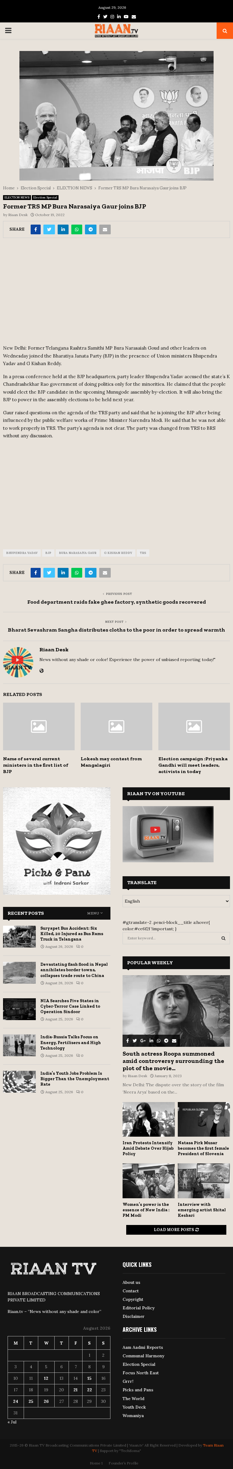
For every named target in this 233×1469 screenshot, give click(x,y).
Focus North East (141, 1373)
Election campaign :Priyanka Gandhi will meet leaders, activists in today (193, 765)
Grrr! (128, 1381)
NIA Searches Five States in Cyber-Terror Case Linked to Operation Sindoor (70, 1006)
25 (31, 1401)
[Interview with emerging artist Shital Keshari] (204, 1180)
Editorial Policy (139, 1308)
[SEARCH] (223, 938)
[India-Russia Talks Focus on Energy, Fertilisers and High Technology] (19, 1045)
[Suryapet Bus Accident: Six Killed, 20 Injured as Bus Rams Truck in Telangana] (19, 937)
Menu (93, 913)
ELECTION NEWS (17, 197)
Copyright (133, 1299)
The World (133, 1398)
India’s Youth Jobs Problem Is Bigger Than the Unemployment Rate (74, 1079)
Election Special (45, 197)
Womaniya (133, 1415)
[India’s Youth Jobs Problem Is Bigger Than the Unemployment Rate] (19, 1082)
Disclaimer (134, 1316)
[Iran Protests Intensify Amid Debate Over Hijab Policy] (149, 1119)
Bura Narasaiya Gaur (77, 553)
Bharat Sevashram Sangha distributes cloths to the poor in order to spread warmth (116, 629)
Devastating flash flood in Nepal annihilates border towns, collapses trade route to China (74, 970)
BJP (48, 553)
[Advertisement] (116, 293)
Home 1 (96, 1463)
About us (131, 1282)
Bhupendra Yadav (22, 553)
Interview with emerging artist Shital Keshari (202, 1210)
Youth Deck (134, 1407)
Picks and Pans (138, 1390)
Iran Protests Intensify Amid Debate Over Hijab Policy (148, 1148)
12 (46, 1378)
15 (89, 1378)
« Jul (12, 1422)
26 (46, 1401)
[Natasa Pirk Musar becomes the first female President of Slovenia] (204, 1119)
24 (15, 1401)
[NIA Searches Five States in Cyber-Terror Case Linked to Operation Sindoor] (19, 1009)
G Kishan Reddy (118, 553)
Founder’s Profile (123, 1463)
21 (75, 1390)
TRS (143, 553)
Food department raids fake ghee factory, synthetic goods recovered (116, 602)
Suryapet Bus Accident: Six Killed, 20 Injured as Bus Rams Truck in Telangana (71, 934)
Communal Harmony (143, 1356)
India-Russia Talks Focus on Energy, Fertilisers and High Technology (70, 1042)
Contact (131, 1291)
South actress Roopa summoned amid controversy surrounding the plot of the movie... (173, 1061)
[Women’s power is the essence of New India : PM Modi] (149, 1180)
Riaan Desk (18, 214)
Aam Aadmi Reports (143, 1347)
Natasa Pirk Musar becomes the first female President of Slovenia (203, 1148)
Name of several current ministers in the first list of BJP (35, 765)
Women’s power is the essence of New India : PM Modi (146, 1210)
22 (89, 1390)
